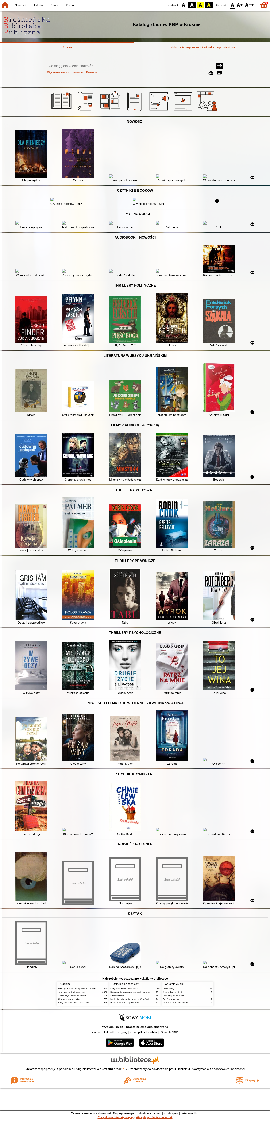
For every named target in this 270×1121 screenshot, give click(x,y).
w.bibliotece (114, 1069)
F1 (240, 5)
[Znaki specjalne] (219, 72)
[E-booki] (135, 111)
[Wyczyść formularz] (211, 72)
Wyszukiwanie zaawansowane (65, 72)
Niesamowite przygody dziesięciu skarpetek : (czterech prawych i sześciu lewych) (149, 992)
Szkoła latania (117, 995)
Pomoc (54, 5)
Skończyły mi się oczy (173, 995)
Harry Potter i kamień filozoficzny (73, 1002)
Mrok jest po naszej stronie (176, 1002)
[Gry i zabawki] (208, 111)
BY (209, 5)
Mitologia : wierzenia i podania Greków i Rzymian (81, 989)
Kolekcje (91, 72)
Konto (70, 5)
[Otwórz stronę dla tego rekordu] (32, 154)
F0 (233, 5)
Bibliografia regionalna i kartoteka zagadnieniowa (202, 47)
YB (200, 5)
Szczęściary (168, 989)
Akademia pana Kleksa (69, 999)
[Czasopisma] (86, 111)
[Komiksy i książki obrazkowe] (111, 111)
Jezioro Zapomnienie (173, 992)
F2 (249, 5)
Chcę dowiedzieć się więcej (116, 1117)
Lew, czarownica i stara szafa (72, 992)
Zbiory (67, 47)
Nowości (20, 5)
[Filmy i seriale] (183, 111)
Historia (38, 5)
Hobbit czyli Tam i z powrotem (72, 995)
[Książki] (62, 111)
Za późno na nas (171, 999)
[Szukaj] (219, 66)
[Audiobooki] (159, 111)
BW (192, 5)
